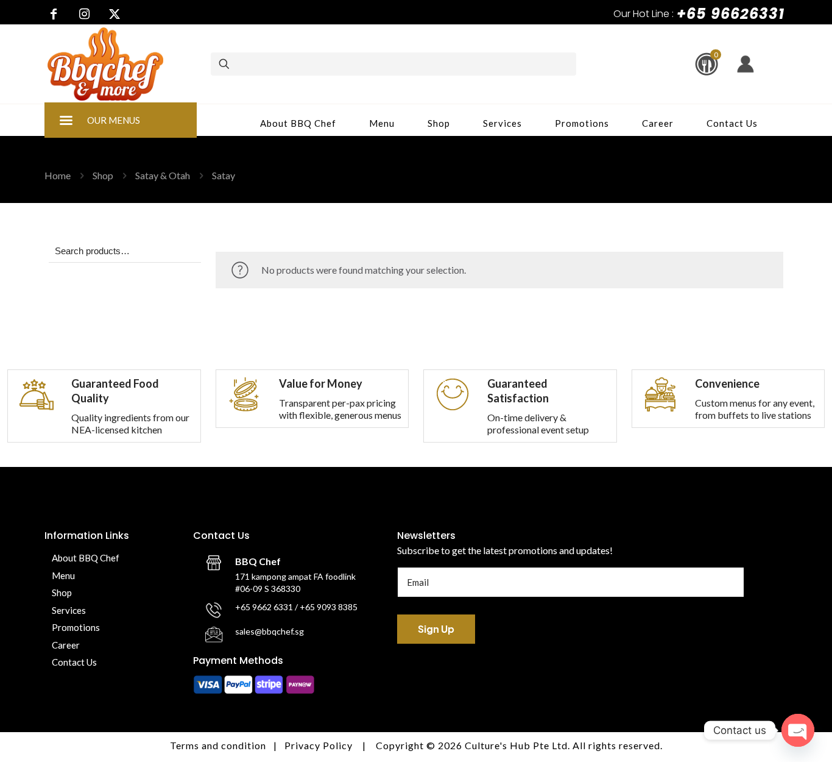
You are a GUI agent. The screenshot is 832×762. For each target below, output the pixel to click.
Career (66, 644)
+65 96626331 (730, 14)
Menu (63, 575)
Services (69, 610)
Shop (103, 175)
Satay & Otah (162, 175)
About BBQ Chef (85, 557)
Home (57, 175)
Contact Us (74, 662)
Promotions (76, 627)
